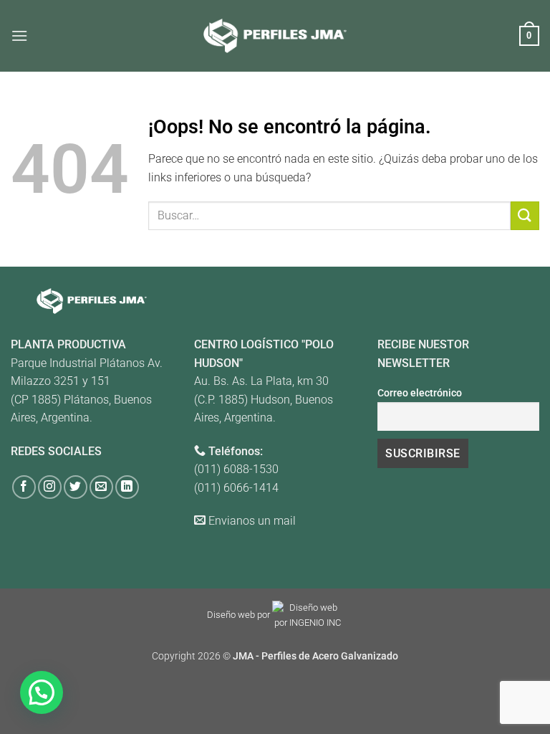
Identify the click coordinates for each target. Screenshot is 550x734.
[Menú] (19, 35)
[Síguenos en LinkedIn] (127, 487)
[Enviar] (525, 215)
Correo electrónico (419, 393)
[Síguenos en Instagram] (50, 487)
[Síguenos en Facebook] (24, 487)
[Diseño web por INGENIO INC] (308, 615)
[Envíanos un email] (101, 487)
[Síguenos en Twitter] (75, 487)
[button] (41, 692)
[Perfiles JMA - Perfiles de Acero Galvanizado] (275, 35)
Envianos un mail (252, 521)
